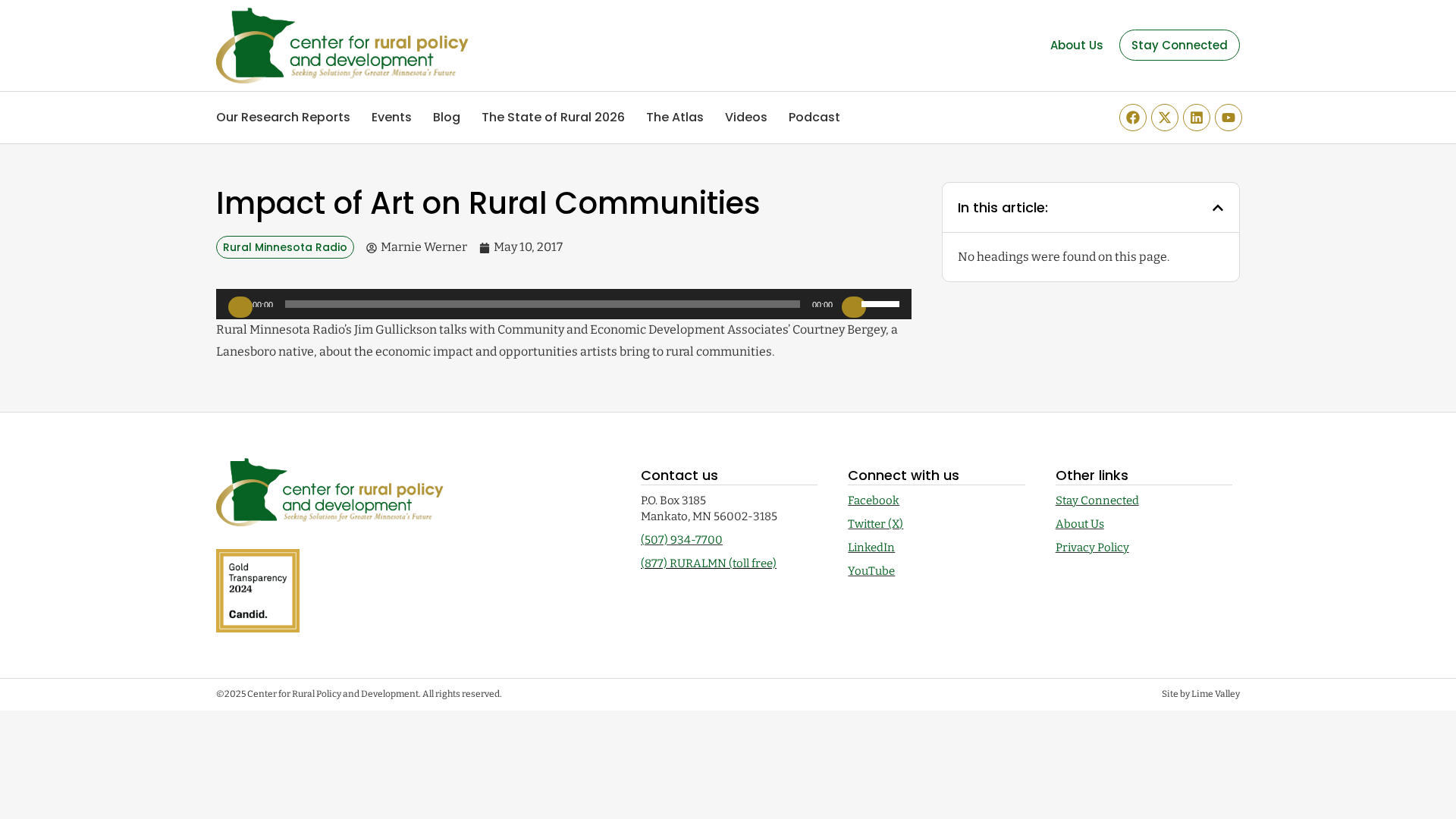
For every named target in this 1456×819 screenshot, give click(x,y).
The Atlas (675, 117)
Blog (446, 117)
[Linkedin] (1196, 117)
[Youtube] (1228, 117)
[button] (1218, 208)
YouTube (871, 571)
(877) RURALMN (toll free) (709, 563)
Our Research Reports (283, 117)
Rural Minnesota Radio (285, 247)
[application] (564, 304)
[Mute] (854, 307)
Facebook (873, 500)
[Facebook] (1133, 117)
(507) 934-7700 (682, 540)
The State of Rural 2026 (553, 117)
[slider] (882, 302)
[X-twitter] (1164, 117)
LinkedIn (871, 547)
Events (392, 117)
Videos (746, 117)
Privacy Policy (1092, 547)
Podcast (814, 117)
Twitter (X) (875, 524)
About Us (1080, 524)
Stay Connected (1097, 500)
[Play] (240, 307)
